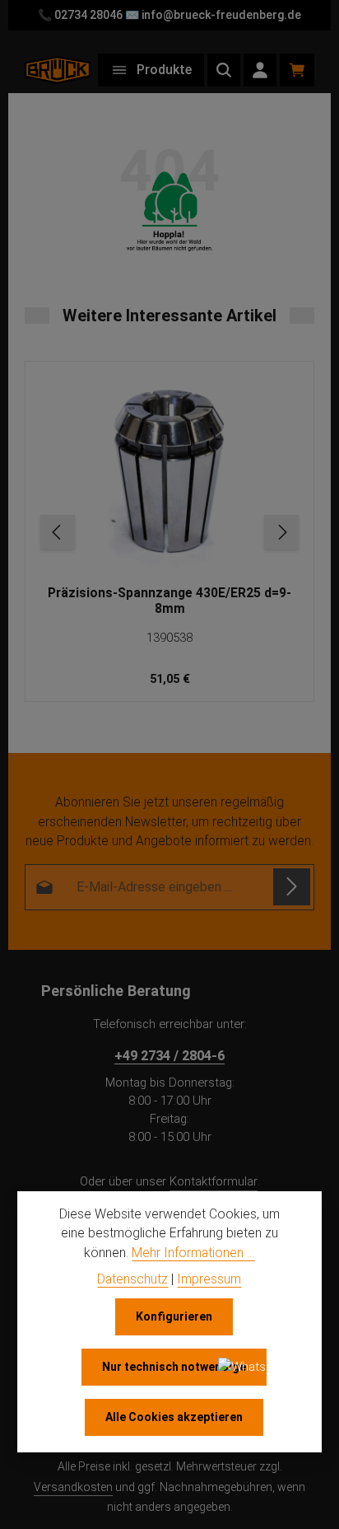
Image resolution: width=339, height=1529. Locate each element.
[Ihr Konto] (260, 70)
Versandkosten (73, 1487)
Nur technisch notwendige (174, 1366)
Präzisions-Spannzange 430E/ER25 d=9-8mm (169, 601)
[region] (169, 531)
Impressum (209, 1279)
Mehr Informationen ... (193, 1252)
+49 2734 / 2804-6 (169, 1056)
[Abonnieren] (291, 886)
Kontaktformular (214, 1181)
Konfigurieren (174, 1316)
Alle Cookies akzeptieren (174, 1417)
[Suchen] (223, 70)
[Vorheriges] (57, 532)
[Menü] (151, 70)
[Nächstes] (281, 532)
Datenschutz (132, 1279)
